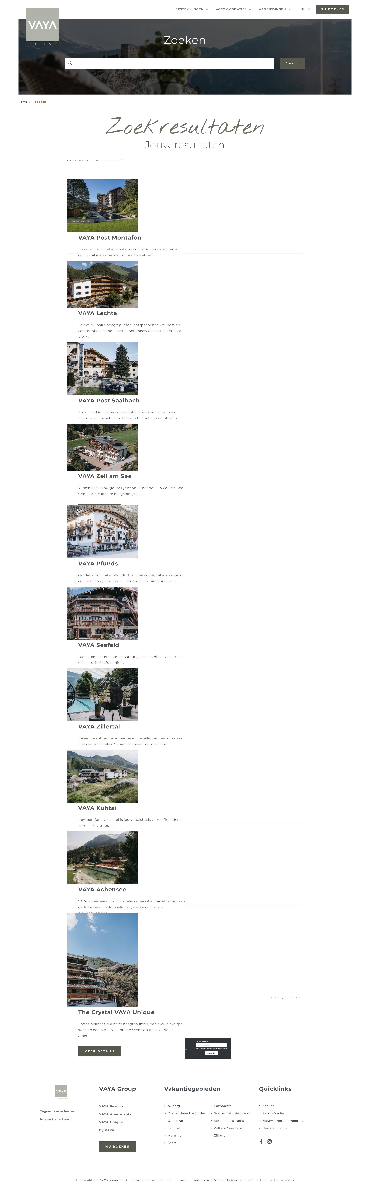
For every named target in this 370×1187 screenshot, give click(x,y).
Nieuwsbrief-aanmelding (283, 1121)
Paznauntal (223, 1106)
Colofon (267, 1180)
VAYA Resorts (111, 1106)
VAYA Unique (111, 1122)
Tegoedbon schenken (58, 1111)
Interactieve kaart (55, 1119)
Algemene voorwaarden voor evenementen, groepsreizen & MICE (177, 1180)
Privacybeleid (285, 1180)
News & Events (274, 1128)
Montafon (176, 1135)
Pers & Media (273, 1113)
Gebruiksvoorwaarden (243, 1180)
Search (291, 63)
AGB (124, 1180)
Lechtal (174, 1128)
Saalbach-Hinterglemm (233, 1113)
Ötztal (173, 1143)
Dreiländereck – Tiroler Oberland (186, 1117)
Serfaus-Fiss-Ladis (229, 1121)
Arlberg (174, 1106)
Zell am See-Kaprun (230, 1128)
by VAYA (106, 1130)
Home (22, 101)
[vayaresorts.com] (42, 26)
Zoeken (268, 1106)
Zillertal (220, 1135)
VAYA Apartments (115, 1114)
